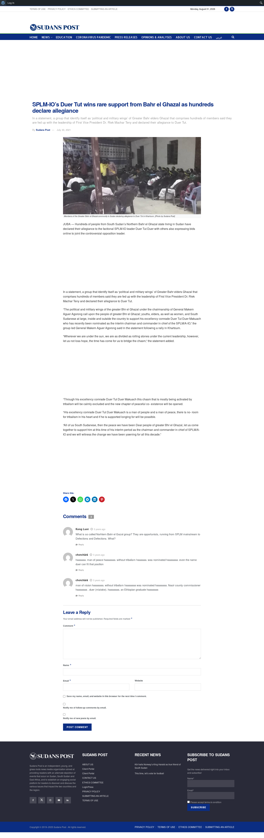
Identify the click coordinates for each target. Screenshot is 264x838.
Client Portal (88, 768)
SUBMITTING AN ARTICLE (104, 8)
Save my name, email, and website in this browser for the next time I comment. (107, 696)
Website (139, 680)
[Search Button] (233, 37)
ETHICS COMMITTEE (78, 8)
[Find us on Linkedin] (67, 800)
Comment (69, 625)
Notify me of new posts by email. (79, 718)
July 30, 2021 (64, 129)
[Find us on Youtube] (58, 800)
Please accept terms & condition (205, 802)
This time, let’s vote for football (149, 773)
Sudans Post (43, 129)
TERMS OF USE (38, 8)
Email (67, 680)
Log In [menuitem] (11, 2)
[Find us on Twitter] (232, 9)
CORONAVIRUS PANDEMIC (93, 37)
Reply (81, 544)
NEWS (46, 37)
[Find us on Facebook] (226, 9)
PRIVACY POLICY (57, 8)
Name (67, 665)
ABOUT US (183, 37)
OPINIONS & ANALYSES (156, 37)
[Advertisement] (132, 71)
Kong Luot (82, 529)
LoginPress (87, 786)
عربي (219, 37)
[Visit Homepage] (54, 27)
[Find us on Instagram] (50, 800)
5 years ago (99, 529)
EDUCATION (64, 37)
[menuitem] (3, 3)
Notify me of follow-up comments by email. (84, 707)
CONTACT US (203, 37)
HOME (34, 37)
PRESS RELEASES (126, 37)
